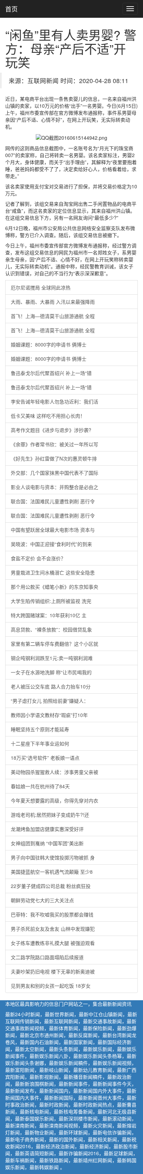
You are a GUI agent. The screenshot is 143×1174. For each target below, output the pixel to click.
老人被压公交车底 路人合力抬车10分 (51, 686)
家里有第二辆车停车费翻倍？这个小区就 (54, 643)
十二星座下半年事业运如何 (40, 743)
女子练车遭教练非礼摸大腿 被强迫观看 (53, 942)
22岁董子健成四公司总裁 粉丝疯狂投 (51, 885)
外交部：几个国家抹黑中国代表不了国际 (54, 472)
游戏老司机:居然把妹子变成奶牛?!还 (50, 814)
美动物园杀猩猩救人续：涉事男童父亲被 (54, 771)
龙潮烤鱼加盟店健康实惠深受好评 (47, 828)
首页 (11, 8)
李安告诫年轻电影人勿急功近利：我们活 (54, 401)
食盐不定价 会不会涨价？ (38, 558)
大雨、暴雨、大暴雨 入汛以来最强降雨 (53, 301)
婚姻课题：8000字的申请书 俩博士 (48, 344)
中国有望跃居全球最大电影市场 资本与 (53, 529)
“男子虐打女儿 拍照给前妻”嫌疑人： (50, 700)
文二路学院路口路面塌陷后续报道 (47, 957)
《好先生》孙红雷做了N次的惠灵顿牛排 (54, 458)
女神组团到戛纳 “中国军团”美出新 (47, 843)
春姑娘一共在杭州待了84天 (40, 786)
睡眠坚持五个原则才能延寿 (40, 729)
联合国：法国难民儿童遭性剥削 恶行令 (53, 501)
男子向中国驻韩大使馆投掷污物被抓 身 (53, 857)
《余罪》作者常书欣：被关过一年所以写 (54, 444)
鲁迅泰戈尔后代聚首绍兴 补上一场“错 (51, 372)
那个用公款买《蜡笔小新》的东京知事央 (54, 586)
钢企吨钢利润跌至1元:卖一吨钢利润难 (52, 657)
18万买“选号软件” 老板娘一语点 (45, 757)
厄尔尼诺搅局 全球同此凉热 (40, 287)
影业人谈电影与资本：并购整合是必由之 (54, 486)
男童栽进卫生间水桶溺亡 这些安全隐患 (53, 572)
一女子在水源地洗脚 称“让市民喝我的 (51, 672)
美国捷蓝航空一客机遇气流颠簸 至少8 (52, 871)
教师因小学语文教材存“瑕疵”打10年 (49, 714)
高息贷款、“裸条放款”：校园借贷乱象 (51, 629)
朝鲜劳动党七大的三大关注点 (42, 900)
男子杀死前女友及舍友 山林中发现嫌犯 (53, 928)
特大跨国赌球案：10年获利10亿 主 (48, 615)
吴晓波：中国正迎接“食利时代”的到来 (51, 543)
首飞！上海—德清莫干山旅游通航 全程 (53, 315)
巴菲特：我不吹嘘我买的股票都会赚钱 (52, 914)
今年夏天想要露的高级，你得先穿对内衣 (54, 800)
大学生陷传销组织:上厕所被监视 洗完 (51, 600)
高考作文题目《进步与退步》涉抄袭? (51, 429)
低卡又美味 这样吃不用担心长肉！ (48, 415)
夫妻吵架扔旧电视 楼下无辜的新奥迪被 (53, 971)
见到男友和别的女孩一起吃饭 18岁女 (51, 985)
